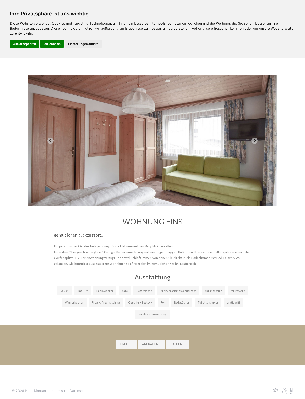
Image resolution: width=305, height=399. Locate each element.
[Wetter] (276, 390)
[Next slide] (254, 141)
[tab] (138, 203)
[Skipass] (291, 390)
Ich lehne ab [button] (52, 44)
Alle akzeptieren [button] (24, 44)
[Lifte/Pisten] (285, 390)
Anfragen (150, 344)
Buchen (176, 344)
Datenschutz (79, 391)
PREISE (125, 344)
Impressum (59, 391)
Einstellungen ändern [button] (83, 44)
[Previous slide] (50, 141)
